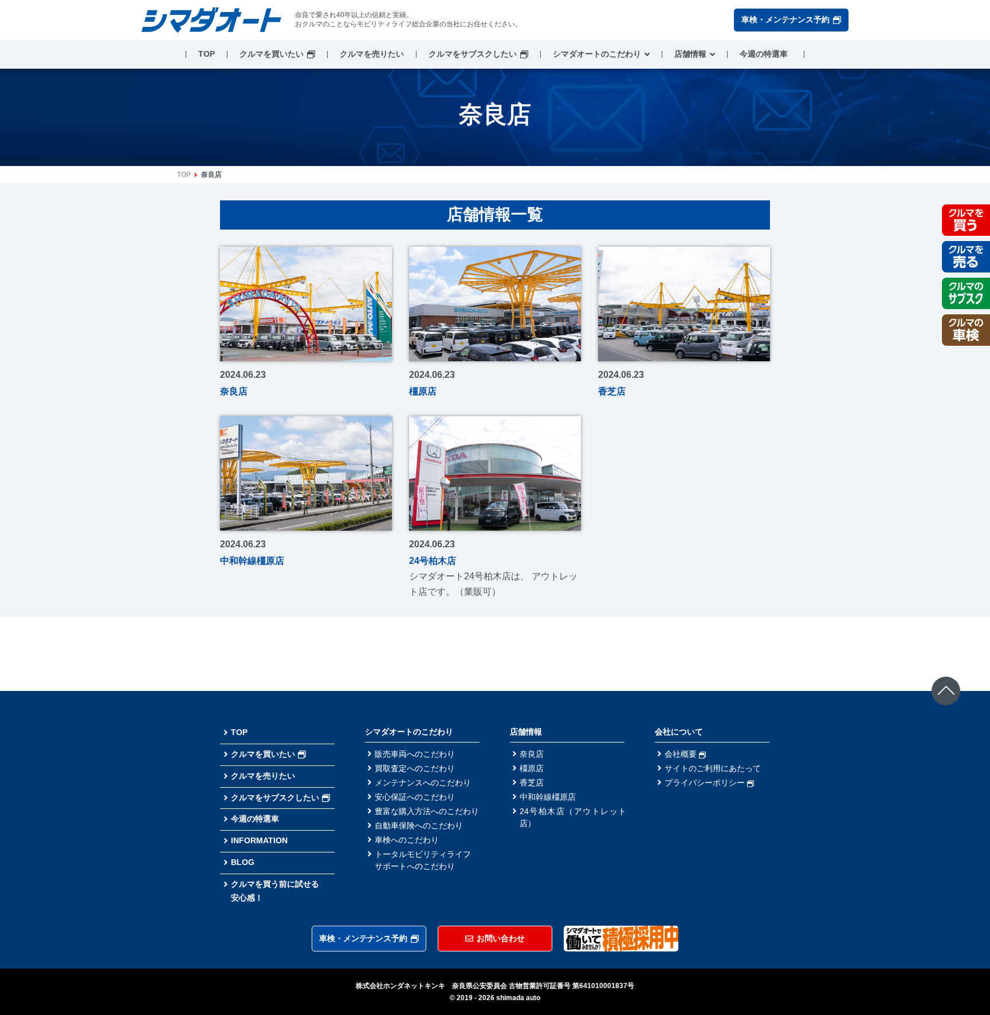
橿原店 (532, 768)
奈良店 (532, 754)
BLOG (242, 862)
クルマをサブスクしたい (473, 53)
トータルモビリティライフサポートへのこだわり (423, 860)
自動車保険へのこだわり (419, 825)
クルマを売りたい (372, 53)
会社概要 (682, 754)
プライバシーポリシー (706, 782)
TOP (206, 53)
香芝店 (532, 782)
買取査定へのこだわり (415, 768)
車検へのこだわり (407, 839)
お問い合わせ (501, 938)
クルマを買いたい (271, 53)
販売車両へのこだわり (415, 754)
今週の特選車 (764, 53)
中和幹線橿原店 (548, 796)
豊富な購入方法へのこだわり (427, 811)
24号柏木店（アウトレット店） (573, 817)
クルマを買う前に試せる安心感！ (275, 890)
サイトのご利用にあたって (713, 768)
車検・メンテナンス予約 (785, 19)
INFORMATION (259, 840)
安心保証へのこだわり (415, 796)
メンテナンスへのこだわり (423, 782)
